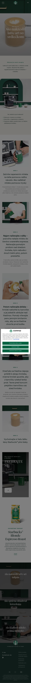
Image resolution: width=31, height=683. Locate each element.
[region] (15, 341)
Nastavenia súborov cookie (15, 350)
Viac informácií (16, 339)
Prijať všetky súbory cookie (15, 343)
